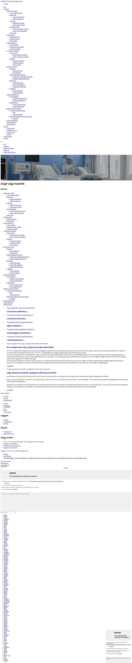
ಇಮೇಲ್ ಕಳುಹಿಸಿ (4, 463)
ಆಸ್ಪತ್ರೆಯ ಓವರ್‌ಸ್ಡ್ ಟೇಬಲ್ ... (15, 326)
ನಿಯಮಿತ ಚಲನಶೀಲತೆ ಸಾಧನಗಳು (20, 29)
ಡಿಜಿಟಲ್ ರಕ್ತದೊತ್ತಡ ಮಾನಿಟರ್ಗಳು (18, 74)
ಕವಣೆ (14, 112)
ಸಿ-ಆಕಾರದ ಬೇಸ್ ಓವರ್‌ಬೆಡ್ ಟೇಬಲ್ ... (17, 311)
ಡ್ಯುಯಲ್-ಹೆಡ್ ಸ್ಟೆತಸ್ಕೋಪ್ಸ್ (19, 84)
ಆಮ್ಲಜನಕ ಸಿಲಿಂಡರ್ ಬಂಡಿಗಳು (17, 47)
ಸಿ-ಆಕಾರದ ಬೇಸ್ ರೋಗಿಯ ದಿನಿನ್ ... (17, 318)
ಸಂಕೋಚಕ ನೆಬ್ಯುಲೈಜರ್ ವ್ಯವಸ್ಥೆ (79, 458)
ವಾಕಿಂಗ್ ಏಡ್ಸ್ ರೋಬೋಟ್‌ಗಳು (20, 31)
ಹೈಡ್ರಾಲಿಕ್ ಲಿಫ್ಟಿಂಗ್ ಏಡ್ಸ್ (18, 23)
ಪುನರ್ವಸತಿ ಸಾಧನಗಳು (12, 11)
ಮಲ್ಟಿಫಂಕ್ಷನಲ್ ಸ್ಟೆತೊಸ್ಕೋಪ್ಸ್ (19, 86)
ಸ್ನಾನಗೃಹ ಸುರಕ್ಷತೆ (11, 35)
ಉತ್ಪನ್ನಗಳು (6, 9)
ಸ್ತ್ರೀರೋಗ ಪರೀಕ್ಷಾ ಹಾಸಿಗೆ (12, 120)
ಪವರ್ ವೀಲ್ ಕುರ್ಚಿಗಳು (18, 19)
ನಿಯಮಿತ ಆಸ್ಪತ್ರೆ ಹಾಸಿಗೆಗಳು (19, 104)
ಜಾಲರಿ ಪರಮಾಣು (17, 65)
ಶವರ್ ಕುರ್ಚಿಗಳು (13, 41)
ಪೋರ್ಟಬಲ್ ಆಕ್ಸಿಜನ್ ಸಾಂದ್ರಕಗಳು (21, 57)
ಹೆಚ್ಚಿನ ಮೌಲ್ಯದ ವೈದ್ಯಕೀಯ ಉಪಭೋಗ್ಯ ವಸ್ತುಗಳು (21, 116)
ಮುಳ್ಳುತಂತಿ (15, 118)
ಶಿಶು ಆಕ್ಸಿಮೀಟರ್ (17, 72)
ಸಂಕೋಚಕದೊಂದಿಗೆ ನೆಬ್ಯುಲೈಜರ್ (64, 458)
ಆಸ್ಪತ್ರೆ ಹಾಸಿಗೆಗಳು (14, 102)
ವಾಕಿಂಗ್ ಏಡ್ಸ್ (13, 33)
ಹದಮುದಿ (9, 134)
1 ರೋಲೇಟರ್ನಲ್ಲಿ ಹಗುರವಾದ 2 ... (16, 340)
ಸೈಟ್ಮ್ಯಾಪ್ (6, 454)
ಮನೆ (5, 7)
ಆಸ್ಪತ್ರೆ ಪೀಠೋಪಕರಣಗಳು (13, 94)
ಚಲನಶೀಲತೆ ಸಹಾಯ (14, 27)
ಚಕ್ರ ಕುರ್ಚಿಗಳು (13, 15)
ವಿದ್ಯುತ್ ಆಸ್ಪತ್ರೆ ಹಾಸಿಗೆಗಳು (19, 106)
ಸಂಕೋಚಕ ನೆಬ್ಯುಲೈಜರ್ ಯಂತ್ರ (49, 458)
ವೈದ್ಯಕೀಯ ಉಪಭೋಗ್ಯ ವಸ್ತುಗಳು (14, 108)
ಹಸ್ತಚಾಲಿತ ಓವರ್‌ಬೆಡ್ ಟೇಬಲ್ (20, 98)
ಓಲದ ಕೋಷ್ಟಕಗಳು (14, 96)
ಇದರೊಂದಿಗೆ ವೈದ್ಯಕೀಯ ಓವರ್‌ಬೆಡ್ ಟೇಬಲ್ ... (19, 333)
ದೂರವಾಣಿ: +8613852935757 (11, 443)
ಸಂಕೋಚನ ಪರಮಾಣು (18, 63)
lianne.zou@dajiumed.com (16, 1)
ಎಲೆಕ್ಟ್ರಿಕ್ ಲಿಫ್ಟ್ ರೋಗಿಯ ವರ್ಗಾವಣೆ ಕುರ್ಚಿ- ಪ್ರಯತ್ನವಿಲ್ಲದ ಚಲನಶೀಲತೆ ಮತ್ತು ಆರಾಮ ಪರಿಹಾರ (31, 373)
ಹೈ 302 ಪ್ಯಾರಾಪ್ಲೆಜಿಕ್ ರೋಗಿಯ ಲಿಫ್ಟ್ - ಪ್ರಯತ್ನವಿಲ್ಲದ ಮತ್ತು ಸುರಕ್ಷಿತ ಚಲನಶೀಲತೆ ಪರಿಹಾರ (30, 347)
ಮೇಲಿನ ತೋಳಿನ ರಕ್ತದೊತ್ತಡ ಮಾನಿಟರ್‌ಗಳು (23, 76)
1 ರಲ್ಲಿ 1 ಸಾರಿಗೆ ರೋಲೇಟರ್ (16, 13)
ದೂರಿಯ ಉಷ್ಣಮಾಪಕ (18, 92)
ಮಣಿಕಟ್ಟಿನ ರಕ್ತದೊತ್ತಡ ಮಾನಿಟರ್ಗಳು (21, 78)
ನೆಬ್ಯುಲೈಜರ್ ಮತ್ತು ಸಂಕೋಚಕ (35, 458)
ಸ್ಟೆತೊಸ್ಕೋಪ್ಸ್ (13, 80)
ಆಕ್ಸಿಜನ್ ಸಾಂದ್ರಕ (14, 53)
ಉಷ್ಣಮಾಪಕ (12, 88)
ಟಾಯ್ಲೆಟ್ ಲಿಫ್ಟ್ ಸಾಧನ (15, 37)
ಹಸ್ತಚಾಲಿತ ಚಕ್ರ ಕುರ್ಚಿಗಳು (19, 17)
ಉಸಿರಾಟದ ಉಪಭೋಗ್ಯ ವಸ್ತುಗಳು (17, 110)
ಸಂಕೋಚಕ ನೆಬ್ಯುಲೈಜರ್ (9, 458)
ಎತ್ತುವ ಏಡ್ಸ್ (12, 21)
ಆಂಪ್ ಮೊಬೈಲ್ (7, 456)
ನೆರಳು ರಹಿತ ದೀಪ (11, 124)
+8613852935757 (5, 1)
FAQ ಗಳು (6, 138)
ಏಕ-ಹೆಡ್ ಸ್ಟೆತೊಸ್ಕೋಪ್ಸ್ (18, 82)
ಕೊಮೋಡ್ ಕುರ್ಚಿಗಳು (15, 39)
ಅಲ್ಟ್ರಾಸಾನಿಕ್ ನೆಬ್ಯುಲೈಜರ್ (18, 61)
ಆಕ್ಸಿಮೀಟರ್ (12, 69)
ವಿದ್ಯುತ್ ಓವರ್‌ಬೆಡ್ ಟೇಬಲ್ (19, 100)
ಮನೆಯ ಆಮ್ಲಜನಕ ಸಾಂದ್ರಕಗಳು (20, 55)
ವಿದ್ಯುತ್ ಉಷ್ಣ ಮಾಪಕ (17, 90)
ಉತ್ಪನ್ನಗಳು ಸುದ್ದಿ (10, 132)
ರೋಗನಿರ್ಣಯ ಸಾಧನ (12, 67)
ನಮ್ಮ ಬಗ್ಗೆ (6, 126)
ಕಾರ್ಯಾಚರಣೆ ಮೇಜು (11, 122)
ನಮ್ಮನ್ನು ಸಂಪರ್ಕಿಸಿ (8, 136)
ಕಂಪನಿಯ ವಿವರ (10, 128)
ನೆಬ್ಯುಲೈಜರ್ (12, 59)
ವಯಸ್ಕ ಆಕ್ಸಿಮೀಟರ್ (17, 71)
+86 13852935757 (5, 465)
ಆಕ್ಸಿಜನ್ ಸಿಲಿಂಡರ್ (14, 45)
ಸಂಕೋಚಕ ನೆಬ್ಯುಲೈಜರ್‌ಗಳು (21, 458)
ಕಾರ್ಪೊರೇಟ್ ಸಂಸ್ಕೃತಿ (12, 130)
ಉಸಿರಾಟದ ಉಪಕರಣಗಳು (13, 51)
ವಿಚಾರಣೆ (9, 366)
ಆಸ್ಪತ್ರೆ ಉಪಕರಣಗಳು (12, 43)
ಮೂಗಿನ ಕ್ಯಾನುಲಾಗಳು (18, 114)
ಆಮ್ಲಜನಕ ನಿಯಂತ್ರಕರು (15, 49)
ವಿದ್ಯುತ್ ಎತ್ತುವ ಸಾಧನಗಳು (19, 25)
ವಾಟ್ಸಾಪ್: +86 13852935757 (10, 447)
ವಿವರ (12, 366)
